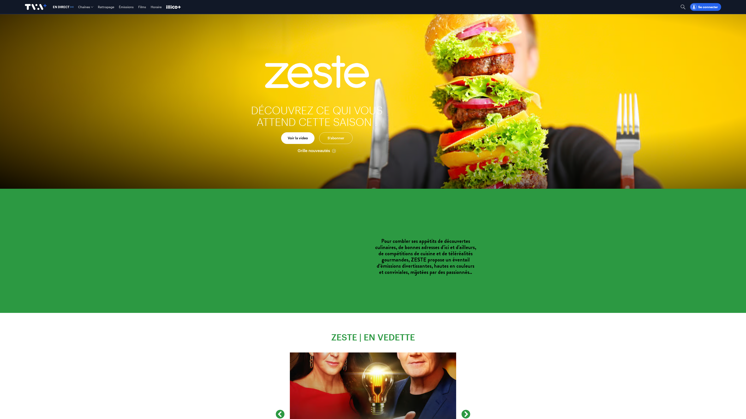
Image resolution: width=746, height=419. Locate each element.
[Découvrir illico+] (173, 7)
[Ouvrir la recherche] (683, 7)
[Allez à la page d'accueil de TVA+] (36, 7)
